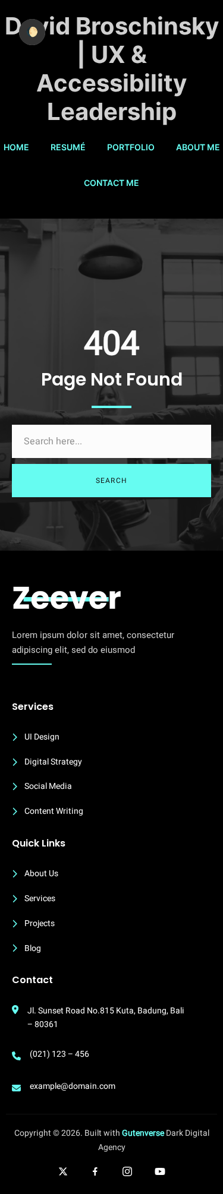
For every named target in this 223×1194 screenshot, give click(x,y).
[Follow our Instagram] (127, 1171)
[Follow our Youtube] (160, 1171)
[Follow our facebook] (95, 1171)
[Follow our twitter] (63, 1171)
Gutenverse (143, 1133)
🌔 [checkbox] (32, 32)
